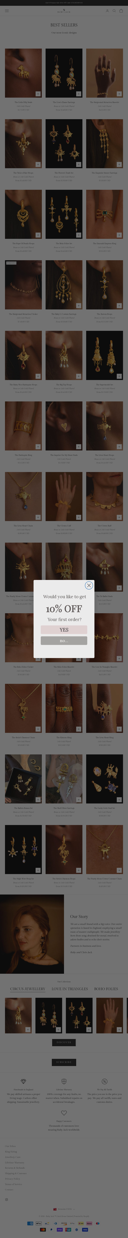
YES (64, 630)
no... (64, 640)
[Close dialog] (89, 585)
